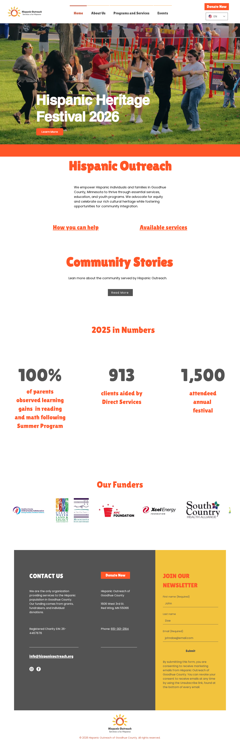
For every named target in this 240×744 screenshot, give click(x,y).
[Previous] (19, 84)
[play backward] (13, 510)
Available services (163, 227)
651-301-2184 (120, 629)
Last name (169, 614)
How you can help (76, 227)
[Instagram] (31, 669)
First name (176, 596)
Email (173, 631)
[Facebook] (38, 669)
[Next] (220, 84)
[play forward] (226, 510)
